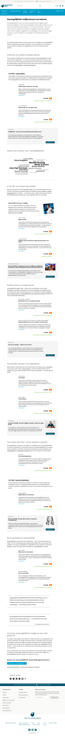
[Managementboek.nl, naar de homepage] (7, 7)
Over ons (5, 692)
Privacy (38, 723)
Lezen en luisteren (7, 702)
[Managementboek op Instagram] (36, 730)
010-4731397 (61, 10)
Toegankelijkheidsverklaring (24, 724)
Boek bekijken (21, 95)
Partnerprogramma (7, 710)
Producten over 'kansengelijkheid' (16, 663)
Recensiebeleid (6, 708)
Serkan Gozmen (26, 369)
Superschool (13, 598)
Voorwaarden (6, 697)
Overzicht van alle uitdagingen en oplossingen (30, 667)
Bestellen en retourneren (8, 700)
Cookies (44, 723)
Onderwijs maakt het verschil (42, 624)
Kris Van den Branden (30, 65)
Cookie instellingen (53, 723)
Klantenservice (7, 689)
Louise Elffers (18, 65)
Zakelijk (21, 689)
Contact (4, 695)
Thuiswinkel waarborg (11, 723)
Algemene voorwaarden (24, 723)
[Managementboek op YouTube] (32, 730)
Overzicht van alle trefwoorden (13, 667)
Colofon (32, 723)
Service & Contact (36, 724)
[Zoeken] (40, 6)
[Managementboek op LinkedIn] (29, 730)
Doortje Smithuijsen (22, 480)
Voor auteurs (6, 705)
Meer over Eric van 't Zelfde (15, 213)
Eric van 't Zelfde (41, 191)
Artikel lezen (49, 142)
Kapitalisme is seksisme (24, 450)
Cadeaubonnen (22, 697)
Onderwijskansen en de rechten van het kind (33, 293)
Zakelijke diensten (23, 692)
